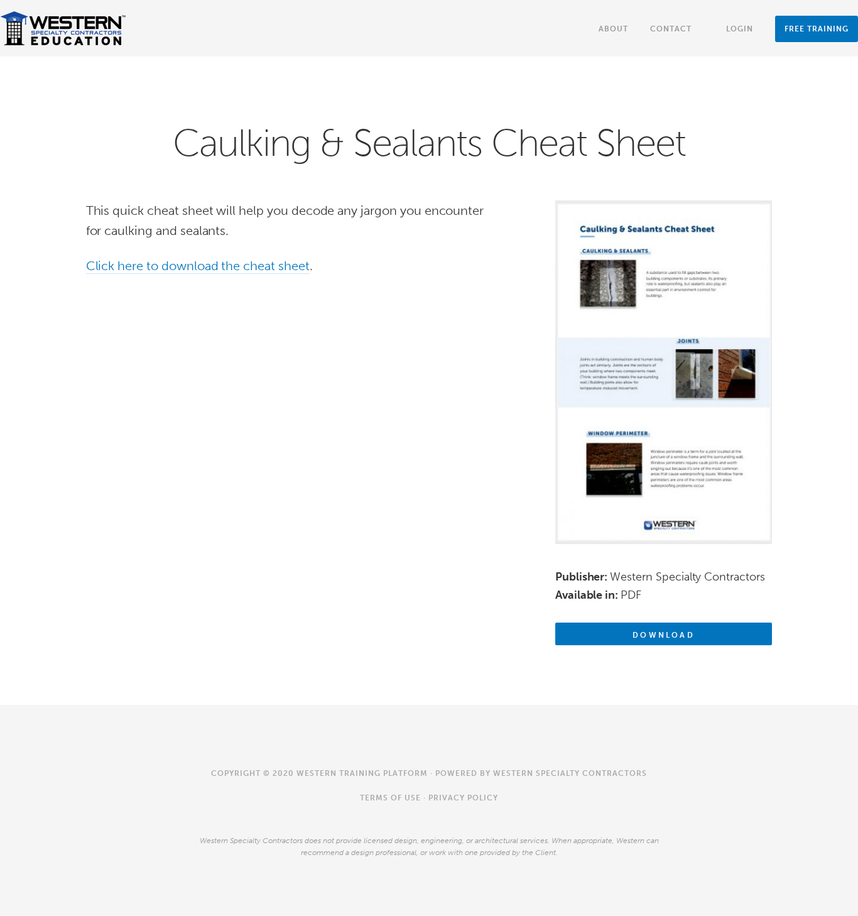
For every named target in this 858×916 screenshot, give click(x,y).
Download (664, 635)
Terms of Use (390, 797)
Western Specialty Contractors (570, 773)
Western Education (63, 28)
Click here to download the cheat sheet (198, 265)
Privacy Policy (463, 797)
